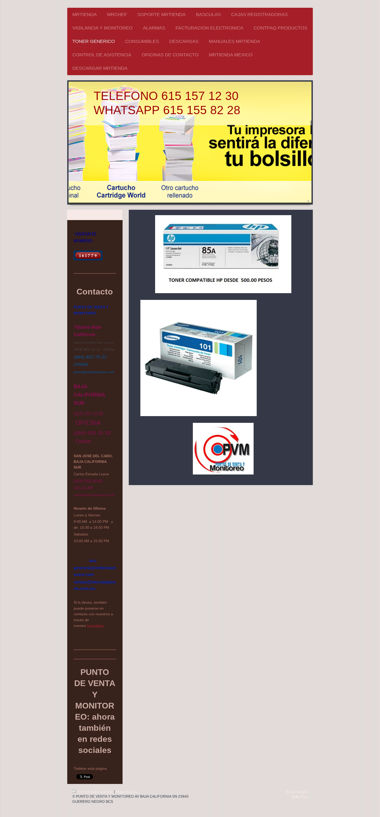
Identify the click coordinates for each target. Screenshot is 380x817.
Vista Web (299, 796)
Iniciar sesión (297, 791)
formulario (95, 626)
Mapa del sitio (127, 791)
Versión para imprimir (95, 791)
